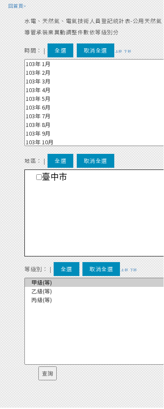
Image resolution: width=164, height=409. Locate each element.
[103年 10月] (94, 142)
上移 (119, 51)
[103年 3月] (94, 81)
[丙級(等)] (94, 300)
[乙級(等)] (94, 291)
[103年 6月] (94, 107)
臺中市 (55, 177)
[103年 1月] (94, 64)
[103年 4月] (94, 90)
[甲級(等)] (94, 282)
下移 (127, 51)
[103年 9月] (94, 133)
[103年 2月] (94, 72)
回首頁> (17, 5)
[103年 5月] (94, 98)
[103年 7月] (94, 116)
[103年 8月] (94, 124)
